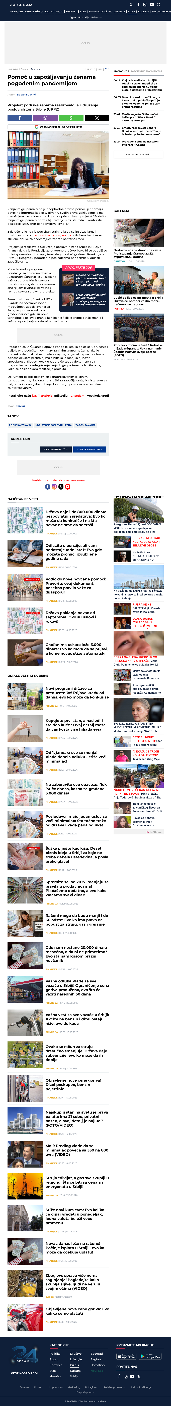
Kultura (144, 12)
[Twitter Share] (97, 118)
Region (96, 1359)
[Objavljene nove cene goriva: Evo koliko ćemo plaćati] (25, 1317)
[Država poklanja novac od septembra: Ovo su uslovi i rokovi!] (25, 621)
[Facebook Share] (20, 118)
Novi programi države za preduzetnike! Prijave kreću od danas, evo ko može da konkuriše (77, 693)
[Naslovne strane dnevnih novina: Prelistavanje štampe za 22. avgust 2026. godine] (139, 233)
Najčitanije (138, 71)
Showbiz (72, 12)
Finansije (83, 17)
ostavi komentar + (89, 449)
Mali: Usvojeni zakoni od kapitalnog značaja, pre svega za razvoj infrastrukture (91, 299)
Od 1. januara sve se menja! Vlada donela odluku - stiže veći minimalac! (76, 757)
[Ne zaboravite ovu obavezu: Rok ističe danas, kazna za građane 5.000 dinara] (25, 792)
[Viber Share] (45, 118)
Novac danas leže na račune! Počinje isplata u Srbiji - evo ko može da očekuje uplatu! (75, 1248)
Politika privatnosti (115, 1387)
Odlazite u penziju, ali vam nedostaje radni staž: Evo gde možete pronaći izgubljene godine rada (74, 552)
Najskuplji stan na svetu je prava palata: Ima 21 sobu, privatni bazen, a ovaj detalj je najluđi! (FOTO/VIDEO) (77, 1119)
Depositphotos (85, 1392)
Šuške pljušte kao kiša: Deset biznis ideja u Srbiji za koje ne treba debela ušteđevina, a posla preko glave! (77, 855)
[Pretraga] (131, 5)
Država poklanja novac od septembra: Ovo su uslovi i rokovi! (71, 617)
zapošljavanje (85, 425)
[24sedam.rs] (21, 5)
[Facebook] (138, 5)
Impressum (56, 1387)
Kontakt (39, 1387)
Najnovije (16, 12)
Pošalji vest (92, 1387)
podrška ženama (20, 425)
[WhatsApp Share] (71, 118)
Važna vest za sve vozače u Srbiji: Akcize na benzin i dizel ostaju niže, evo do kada (77, 1019)
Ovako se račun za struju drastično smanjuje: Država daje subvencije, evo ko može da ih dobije (76, 1053)
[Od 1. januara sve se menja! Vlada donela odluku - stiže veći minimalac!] (25, 760)
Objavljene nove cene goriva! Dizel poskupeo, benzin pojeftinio (73, 1084)
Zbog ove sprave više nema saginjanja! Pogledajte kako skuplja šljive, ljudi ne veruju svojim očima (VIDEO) (73, 1282)
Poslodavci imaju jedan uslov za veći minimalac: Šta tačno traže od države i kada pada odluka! (76, 821)
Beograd (97, 1354)
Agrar (73, 17)
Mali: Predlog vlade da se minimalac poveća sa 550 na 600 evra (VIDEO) (77, 1150)
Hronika (94, 12)
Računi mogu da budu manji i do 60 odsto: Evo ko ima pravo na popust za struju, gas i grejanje (77, 920)
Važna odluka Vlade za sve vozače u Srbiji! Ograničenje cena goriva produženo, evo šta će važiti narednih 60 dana (77, 988)
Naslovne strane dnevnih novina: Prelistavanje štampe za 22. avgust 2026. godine (138, 254)
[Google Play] (150, 1356)
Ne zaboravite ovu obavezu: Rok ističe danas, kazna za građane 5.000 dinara (76, 789)
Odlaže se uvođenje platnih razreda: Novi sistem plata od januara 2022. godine (90, 280)
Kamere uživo (33, 12)
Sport (59, 12)
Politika (49, 12)
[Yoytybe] (151, 5)
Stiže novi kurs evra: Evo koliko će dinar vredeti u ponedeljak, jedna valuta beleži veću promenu (75, 1216)
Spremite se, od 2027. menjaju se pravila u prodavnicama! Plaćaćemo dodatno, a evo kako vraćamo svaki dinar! (77, 888)
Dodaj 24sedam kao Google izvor (61, 127)
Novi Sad (97, 1371)
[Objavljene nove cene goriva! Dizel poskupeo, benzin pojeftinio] (25, 1088)
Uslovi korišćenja (141, 1387)
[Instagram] (145, 5)
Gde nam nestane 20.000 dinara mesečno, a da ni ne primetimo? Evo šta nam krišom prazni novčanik (76, 954)
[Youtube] (67, 487)
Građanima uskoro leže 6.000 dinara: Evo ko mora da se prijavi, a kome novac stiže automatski (77, 649)
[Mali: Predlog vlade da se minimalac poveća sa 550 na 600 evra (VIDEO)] (25, 1154)
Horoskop (98, 1365)
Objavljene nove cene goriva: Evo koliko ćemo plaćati (77, 1311)
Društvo (106, 12)
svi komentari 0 (55, 449)
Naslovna (13, 69)
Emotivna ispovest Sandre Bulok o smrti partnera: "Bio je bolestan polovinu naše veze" (141, 131)
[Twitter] (158, 5)
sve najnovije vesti (138, 154)
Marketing (74, 1387)
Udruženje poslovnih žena (53, 425)
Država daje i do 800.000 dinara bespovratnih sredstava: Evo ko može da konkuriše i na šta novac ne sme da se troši (76, 518)
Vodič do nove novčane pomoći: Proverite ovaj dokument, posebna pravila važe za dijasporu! (76, 586)
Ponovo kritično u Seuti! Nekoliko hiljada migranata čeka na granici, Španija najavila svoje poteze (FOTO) (138, 350)
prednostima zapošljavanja (51, 235)
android (47, 396)
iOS (34, 396)
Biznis (132, 12)
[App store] (126, 1356)
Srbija (156, 12)
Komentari (155, 71)
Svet (83, 12)
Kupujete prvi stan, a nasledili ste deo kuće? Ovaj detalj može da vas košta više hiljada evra (76, 725)
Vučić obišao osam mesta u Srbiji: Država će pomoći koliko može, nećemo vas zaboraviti (138, 301)
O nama (24, 1387)
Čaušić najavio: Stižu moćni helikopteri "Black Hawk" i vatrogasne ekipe (140, 117)
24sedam (77, 396)
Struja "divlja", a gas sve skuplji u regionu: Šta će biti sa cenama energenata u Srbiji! (77, 1182)
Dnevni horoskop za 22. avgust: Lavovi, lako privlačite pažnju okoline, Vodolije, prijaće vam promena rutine (142, 102)
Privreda (96, 17)
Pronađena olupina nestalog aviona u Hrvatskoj (140, 143)
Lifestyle (120, 12)
